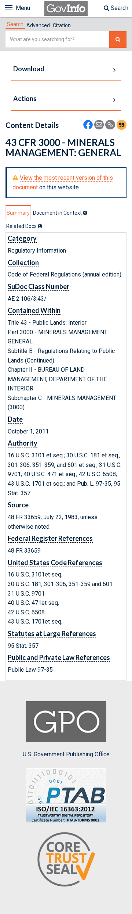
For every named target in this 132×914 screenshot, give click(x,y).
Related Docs (22, 226)
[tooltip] (85, 212)
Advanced (38, 25)
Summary (18, 213)
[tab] (15, 24)
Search (118, 7)
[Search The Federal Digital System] (117, 39)
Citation (62, 25)
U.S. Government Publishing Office (66, 754)
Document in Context (58, 213)
